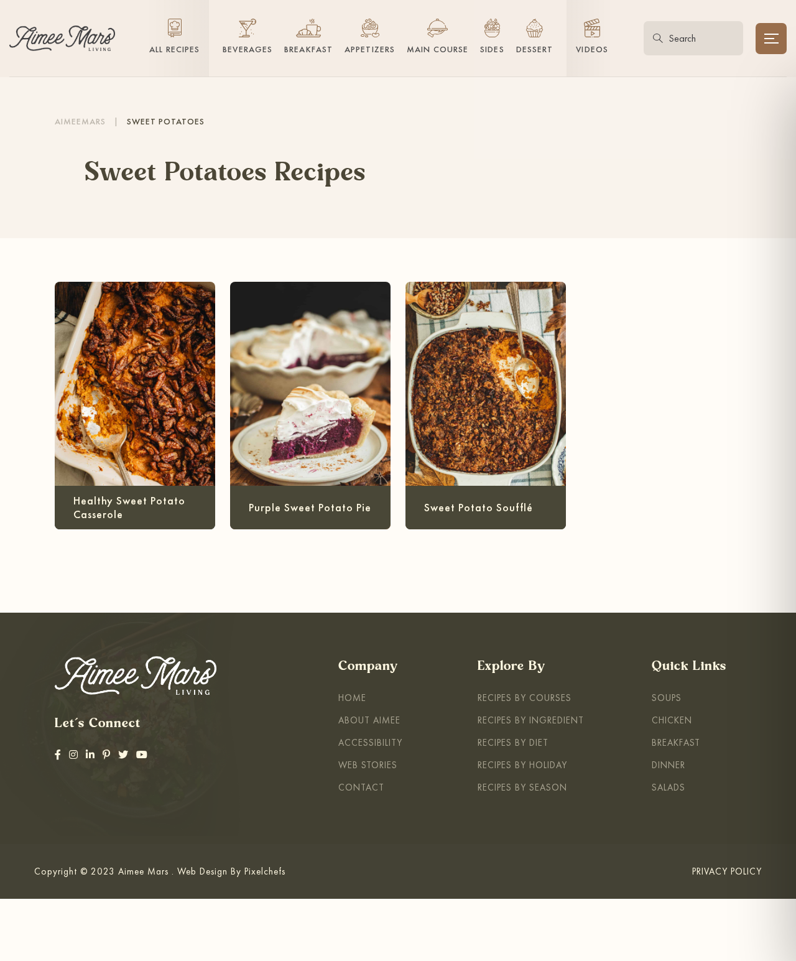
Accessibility (370, 742)
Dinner (668, 765)
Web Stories (367, 765)
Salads (668, 787)
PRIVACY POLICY (727, 871)
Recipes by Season (522, 787)
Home (352, 697)
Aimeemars (80, 121)
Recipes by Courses (525, 697)
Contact (361, 787)
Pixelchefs (264, 871)
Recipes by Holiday (522, 765)
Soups (667, 697)
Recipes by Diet (513, 742)
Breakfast (676, 742)
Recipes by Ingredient (531, 720)
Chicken (672, 720)
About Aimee (369, 720)
